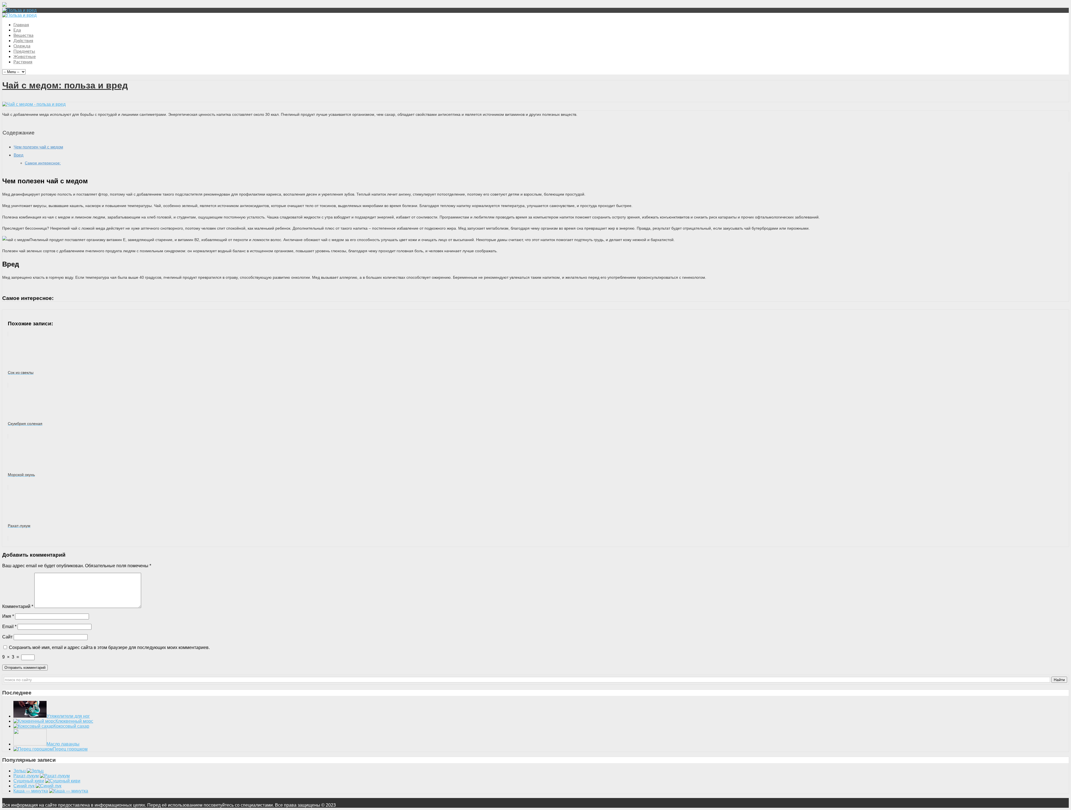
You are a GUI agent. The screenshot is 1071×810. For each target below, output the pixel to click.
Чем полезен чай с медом (38, 147)
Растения (22, 62)
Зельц (19, 770)
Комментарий (17, 606)
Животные (24, 56)
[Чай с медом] (34, 104)
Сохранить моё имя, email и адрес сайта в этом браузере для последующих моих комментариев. (109, 647)
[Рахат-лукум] (55, 775)
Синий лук (24, 785)
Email (9, 626)
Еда (17, 30)
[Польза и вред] (19, 10)
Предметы (24, 51)
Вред (18, 155)
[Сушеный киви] (62, 780)
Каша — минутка (30, 791)
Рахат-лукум (26, 775)
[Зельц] (35, 770)
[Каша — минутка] (68, 791)
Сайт (7, 636)
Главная (21, 25)
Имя (8, 616)
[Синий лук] (48, 785)
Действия (23, 41)
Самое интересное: (43, 163)
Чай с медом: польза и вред (65, 85)
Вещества (23, 35)
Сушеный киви (28, 780)
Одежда (21, 46)
